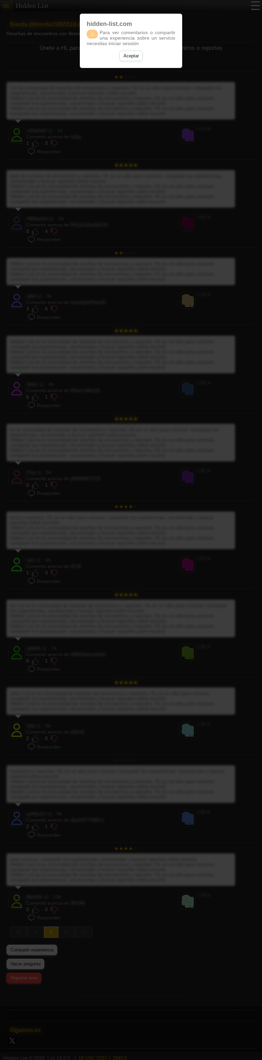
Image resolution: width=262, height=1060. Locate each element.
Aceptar (131, 55)
